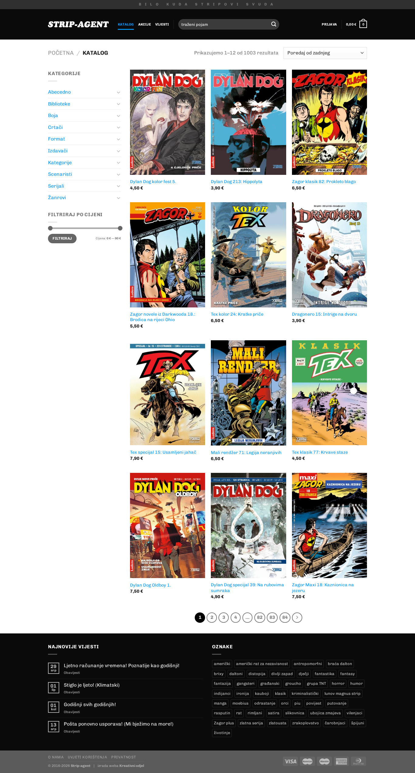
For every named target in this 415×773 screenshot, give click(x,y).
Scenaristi (60, 174)
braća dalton (340, 663)
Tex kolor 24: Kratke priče (237, 314)
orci (285, 703)
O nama (56, 757)
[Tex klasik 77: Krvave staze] (329, 392)
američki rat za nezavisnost (262, 663)
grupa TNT (316, 683)
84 (285, 617)
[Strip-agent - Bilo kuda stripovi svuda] (78, 24)
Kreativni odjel (131, 766)
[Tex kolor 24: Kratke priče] (248, 254)
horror (338, 683)
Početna (61, 53)
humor (356, 683)
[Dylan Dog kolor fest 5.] (167, 122)
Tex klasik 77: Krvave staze (320, 452)
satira (274, 713)
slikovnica (294, 713)
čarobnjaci (335, 723)
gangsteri (246, 683)
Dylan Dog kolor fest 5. (153, 181)
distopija (257, 673)
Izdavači (57, 151)
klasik (280, 693)
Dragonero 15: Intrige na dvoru (324, 314)
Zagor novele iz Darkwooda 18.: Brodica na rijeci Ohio (162, 317)
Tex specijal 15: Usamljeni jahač (163, 452)
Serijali (56, 186)
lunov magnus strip (342, 693)
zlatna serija (251, 723)
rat (239, 713)
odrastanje (264, 703)
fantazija (222, 683)
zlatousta (277, 723)
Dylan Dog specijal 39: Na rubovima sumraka (247, 587)
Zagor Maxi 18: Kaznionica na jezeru (323, 587)
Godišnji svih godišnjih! (90, 704)
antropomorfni (308, 663)
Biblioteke (59, 104)
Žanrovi (57, 197)
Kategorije (60, 162)
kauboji (262, 693)
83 (272, 617)
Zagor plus (224, 723)
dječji (304, 673)
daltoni (236, 673)
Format (56, 139)
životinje (222, 732)
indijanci (222, 693)
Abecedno (59, 92)
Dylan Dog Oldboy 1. (150, 585)
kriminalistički (305, 693)
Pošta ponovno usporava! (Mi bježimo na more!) (118, 724)
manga (220, 703)
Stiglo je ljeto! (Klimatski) (92, 685)
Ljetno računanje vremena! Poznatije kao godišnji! (122, 665)
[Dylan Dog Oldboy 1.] (167, 525)
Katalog (126, 24)
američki (222, 663)
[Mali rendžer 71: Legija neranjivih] (248, 392)
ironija (242, 693)
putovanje (336, 703)
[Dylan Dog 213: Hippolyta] (248, 122)
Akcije (144, 24)
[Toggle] (118, 92)
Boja (53, 115)
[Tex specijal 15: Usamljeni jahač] (167, 392)
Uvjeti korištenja (87, 757)
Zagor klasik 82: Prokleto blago (324, 181)
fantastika (324, 673)
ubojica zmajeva (325, 713)
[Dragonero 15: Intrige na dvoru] (329, 254)
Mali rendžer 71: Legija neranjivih (246, 452)
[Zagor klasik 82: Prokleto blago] (329, 122)
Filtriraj (62, 238)
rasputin (222, 713)
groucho (293, 683)
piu (297, 703)
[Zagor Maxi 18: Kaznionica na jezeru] (329, 525)
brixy (219, 673)
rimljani (255, 713)
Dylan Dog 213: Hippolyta (236, 181)
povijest (313, 703)
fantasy (347, 673)
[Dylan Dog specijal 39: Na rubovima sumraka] (248, 525)
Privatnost (123, 757)
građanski (270, 683)
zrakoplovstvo (305, 723)
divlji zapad (282, 673)
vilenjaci (354, 713)
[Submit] (274, 24)
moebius (240, 703)
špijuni (357, 723)
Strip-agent (81, 766)
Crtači (55, 127)
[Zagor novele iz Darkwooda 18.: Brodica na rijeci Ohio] (167, 254)
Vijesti (162, 24)
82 (259, 617)
